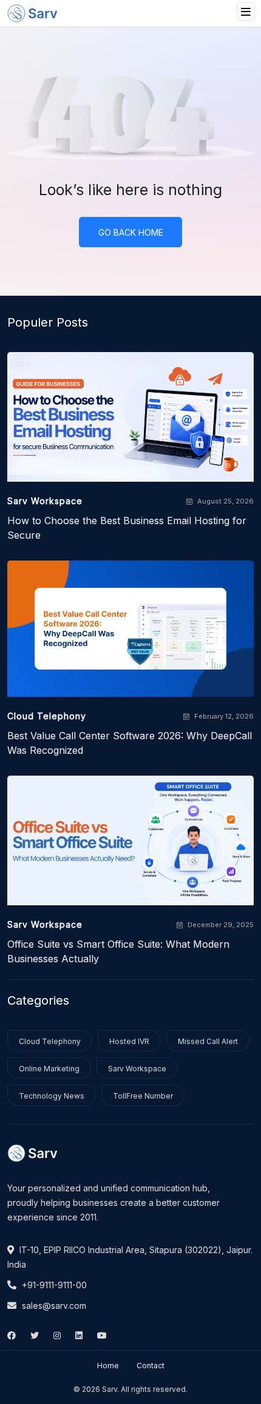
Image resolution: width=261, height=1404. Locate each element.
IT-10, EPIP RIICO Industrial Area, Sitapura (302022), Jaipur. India (130, 1257)
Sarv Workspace (137, 1068)
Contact (150, 1365)
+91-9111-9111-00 (53, 1285)
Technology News (51, 1095)
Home (108, 1365)
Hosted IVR (129, 1041)
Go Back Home (130, 232)
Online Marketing (49, 1068)
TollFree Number (143, 1095)
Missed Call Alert (208, 1041)
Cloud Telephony (50, 1041)
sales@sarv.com (52, 1305)
